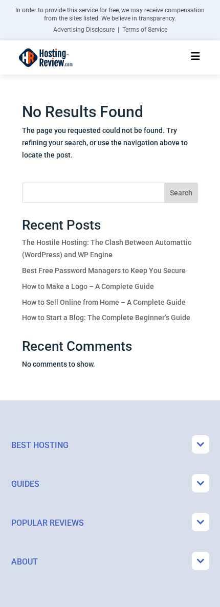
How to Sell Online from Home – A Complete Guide (104, 302)
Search (181, 193)
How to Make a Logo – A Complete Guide (88, 286)
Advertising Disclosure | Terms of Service (110, 29)
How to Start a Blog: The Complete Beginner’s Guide (106, 317)
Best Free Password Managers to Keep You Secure (104, 270)
